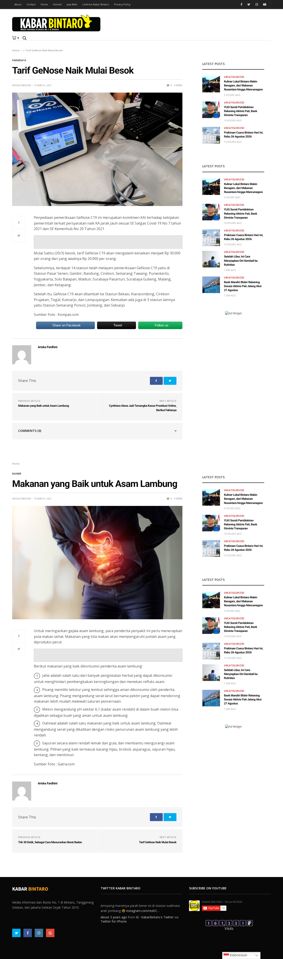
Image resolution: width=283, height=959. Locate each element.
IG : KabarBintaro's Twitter (155, 914)
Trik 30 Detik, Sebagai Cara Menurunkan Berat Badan (50, 842)
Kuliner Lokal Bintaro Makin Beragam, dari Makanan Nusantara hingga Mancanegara (243, 85)
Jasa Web (72, 4)
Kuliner (16, 474)
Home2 (57, 4)
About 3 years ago (114, 914)
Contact (31, 4)
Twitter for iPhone (114, 918)
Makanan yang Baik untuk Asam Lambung (43, 406)
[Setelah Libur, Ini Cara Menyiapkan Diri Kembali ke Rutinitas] (211, 259)
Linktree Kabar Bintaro (95, 4)
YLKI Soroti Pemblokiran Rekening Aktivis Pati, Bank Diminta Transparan (240, 111)
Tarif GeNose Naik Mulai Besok (157, 842)
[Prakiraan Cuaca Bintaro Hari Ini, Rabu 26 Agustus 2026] (211, 135)
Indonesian (238, 955)
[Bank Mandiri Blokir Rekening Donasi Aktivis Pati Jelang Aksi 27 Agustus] (211, 284)
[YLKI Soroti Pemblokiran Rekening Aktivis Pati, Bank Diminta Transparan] (211, 109)
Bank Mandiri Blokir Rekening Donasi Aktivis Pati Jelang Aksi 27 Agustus (243, 286)
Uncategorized (234, 77)
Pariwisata (19, 60)
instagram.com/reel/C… (143, 908)
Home (44, 4)
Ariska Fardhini (21, 85)
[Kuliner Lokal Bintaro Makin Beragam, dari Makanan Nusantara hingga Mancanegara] (211, 84)
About (17, 4)
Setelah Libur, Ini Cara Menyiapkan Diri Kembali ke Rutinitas (241, 260)
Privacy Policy (122, 4)
